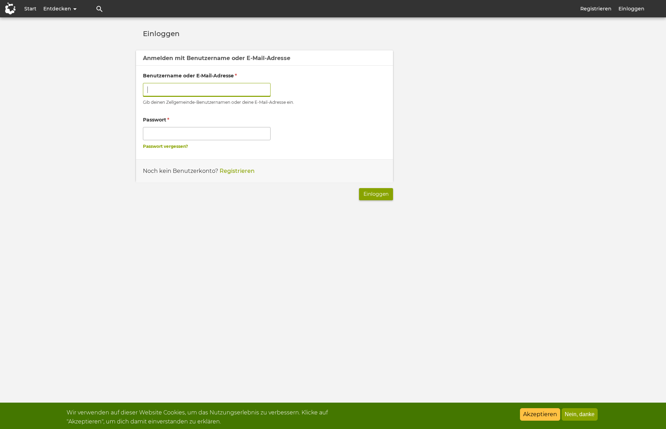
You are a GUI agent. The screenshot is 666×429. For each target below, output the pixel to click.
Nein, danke (580, 414)
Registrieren (596, 9)
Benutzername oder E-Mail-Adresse (190, 76)
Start (30, 9)
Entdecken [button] (57, 9)
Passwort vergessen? (165, 146)
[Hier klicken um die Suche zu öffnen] (99, 8)
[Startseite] (8, 8)
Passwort (156, 120)
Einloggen (631, 9)
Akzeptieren (540, 414)
